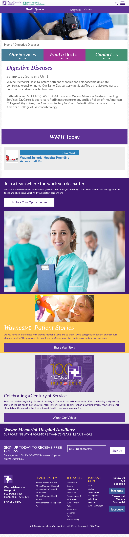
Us (106, 55)
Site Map (95, 526)
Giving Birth (93, 495)
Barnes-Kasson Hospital (46, 482)
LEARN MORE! (83, 434)
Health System (35, 9)
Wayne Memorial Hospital (47, 486)
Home (8, 44)
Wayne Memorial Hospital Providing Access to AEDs (44, 159)
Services (22, 55)
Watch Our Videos (65, 417)
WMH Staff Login (95, 505)
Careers (88, 9)
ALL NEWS (69, 152)
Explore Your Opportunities (29, 202)
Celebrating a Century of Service (35, 395)
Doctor (64, 55)
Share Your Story (64, 347)
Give (90, 485)
